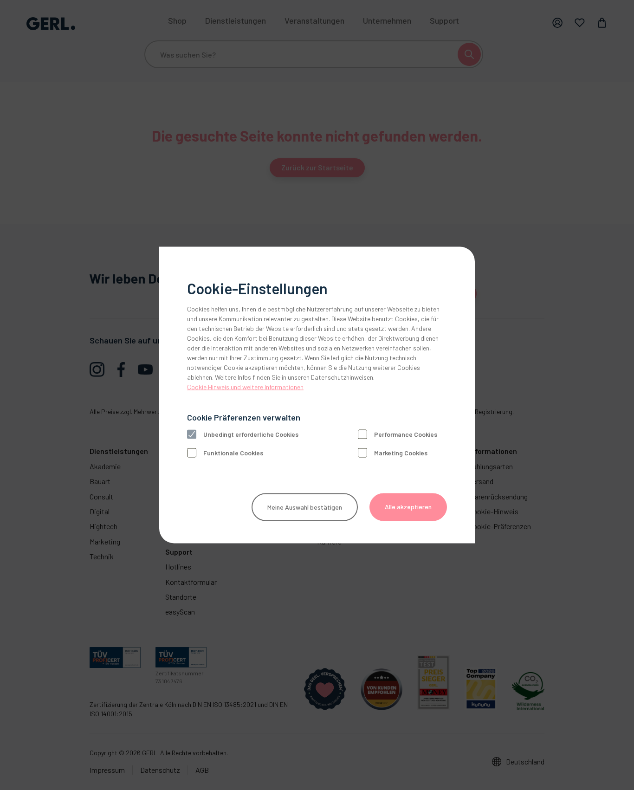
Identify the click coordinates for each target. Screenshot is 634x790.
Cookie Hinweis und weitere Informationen (245, 387)
